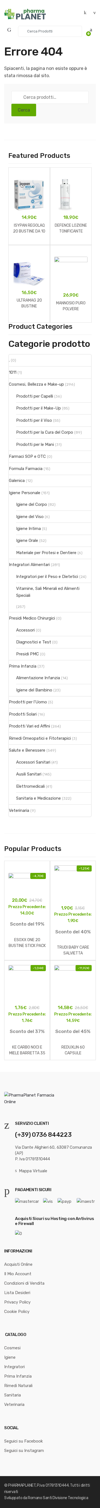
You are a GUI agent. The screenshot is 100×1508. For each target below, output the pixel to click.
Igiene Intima (28, 528)
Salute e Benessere (27, 750)
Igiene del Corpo (31, 504)
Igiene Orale (27, 540)
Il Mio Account (17, 1273)
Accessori (25, 630)
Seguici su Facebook (23, 1441)
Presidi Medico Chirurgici (32, 618)
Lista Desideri (17, 1292)
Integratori (14, 1366)
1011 (12, 372)
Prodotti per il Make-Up (38, 408)
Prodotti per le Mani (35, 444)
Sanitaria (12, 1395)
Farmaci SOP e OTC (27, 456)
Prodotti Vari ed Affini (29, 726)
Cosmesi (12, 1347)
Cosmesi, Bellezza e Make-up (36, 384)
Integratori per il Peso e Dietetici (47, 576)
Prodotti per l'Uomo (28, 701)
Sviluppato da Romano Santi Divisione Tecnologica (46, 1498)
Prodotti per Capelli (34, 396)
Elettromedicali (30, 786)
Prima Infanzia (22, 666)
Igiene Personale (24, 492)
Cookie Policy (16, 1311)
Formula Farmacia (25, 468)
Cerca (24, 110)
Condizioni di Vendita (24, 1283)
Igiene (10, 1357)
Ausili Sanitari (28, 774)
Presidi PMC (27, 653)
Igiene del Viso (30, 516)
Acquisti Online (18, 1264)
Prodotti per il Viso (34, 420)
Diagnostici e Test (33, 642)
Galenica (17, 480)
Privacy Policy (17, 1302)
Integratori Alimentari (29, 564)
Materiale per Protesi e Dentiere (46, 552)
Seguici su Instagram (24, 1450)
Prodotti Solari (23, 714)
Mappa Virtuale (33, 1170)
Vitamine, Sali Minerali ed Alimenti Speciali (47, 592)
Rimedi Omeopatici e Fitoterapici (40, 738)
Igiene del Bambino (34, 690)
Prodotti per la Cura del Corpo (44, 432)
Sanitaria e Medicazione (38, 798)
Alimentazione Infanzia (38, 677)
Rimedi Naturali (18, 1385)
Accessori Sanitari (33, 762)
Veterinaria (19, 810)
